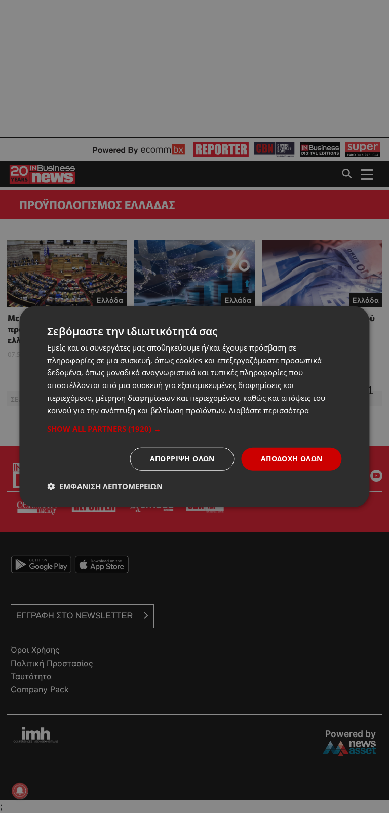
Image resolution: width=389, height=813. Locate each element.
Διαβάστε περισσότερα (269, 410)
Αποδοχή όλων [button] (292, 458)
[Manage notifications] (20, 791)
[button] (194, 428)
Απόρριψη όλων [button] (182, 458)
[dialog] (194, 406)
